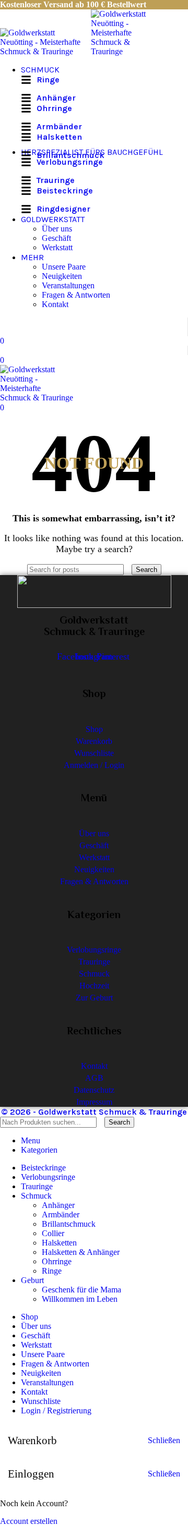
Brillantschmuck (69, 1223)
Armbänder (60, 1214)
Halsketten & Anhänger (81, 1252)
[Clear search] (129, 569)
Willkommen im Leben (80, 1299)
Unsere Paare (64, 266)
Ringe (52, 1270)
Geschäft (56, 238)
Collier (53, 1233)
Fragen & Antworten (76, 294)
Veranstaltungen (68, 285)
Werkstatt (57, 247)
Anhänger (58, 1205)
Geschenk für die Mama (81, 1289)
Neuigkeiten (62, 276)
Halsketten (59, 1242)
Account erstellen (28, 1521)
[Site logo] (45, 51)
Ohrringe (57, 1261)
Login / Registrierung (56, 1410)
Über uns (57, 228)
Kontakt (55, 304)
